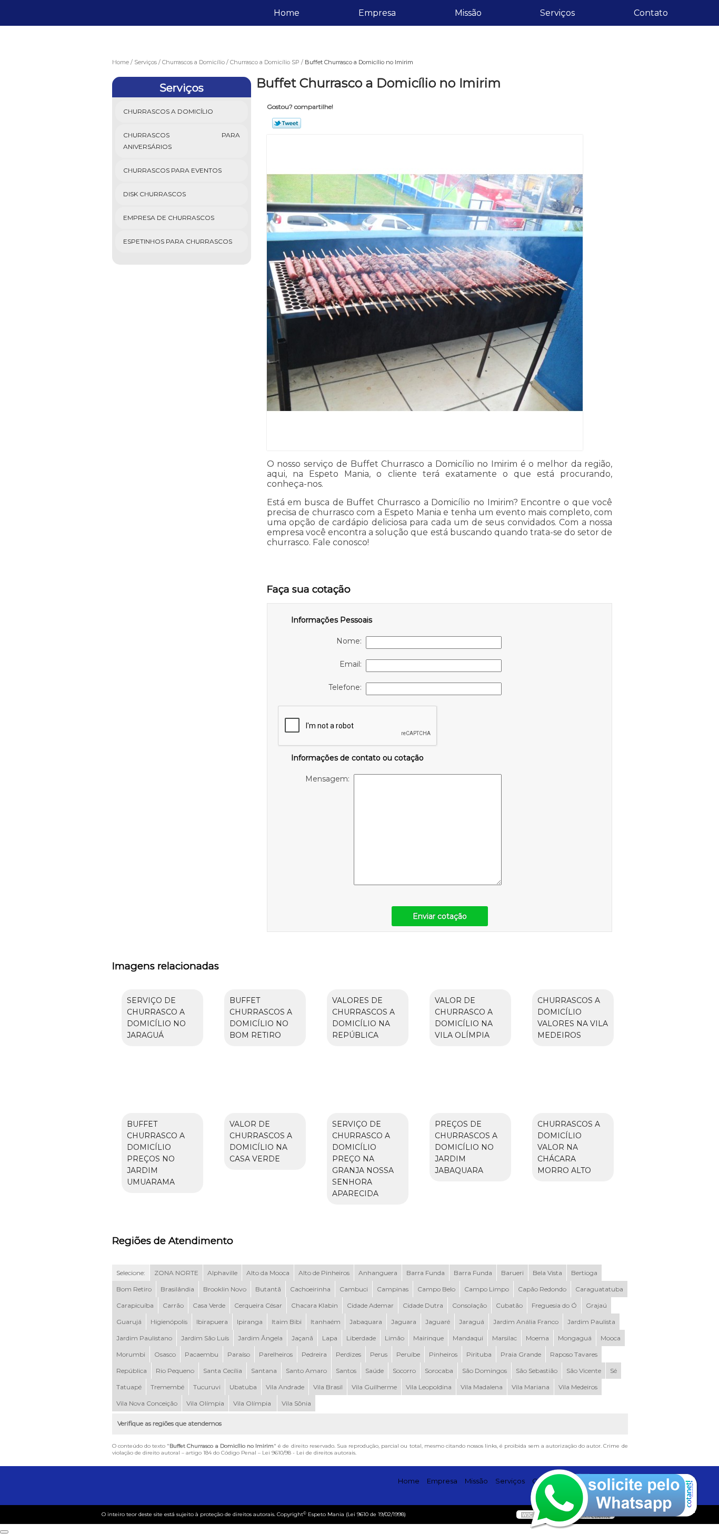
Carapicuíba (135, 1305)
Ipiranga (250, 1322)
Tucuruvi (207, 1387)
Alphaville (222, 1273)
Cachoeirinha (310, 1289)
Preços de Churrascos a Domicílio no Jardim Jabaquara (466, 1147)
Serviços (557, 13)
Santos (346, 1371)
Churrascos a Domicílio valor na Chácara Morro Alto (568, 1147)
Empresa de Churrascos (168, 218)
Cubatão (509, 1305)
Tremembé (167, 1387)
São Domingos (484, 1371)
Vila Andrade (285, 1387)
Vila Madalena (482, 1387)
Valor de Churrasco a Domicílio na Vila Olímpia (464, 1018)
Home (286, 13)
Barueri (512, 1273)
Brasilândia (177, 1289)
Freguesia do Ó (554, 1305)
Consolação (469, 1305)
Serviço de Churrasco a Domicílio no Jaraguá (156, 1018)
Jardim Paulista (591, 1322)
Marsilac (504, 1338)
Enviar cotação (440, 916)
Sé (613, 1371)
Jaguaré (437, 1322)
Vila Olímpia (205, 1403)
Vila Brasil (328, 1387)
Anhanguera (377, 1273)
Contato (651, 13)
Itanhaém (326, 1322)
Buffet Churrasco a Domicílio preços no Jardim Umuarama (156, 1153)
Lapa (329, 1338)
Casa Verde (209, 1305)
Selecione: (130, 1273)
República (131, 1371)
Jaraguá (471, 1322)
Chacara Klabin (314, 1305)
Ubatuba (243, 1387)
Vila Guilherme (374, 1387)
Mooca (611, 1338)
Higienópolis (169, 1322)
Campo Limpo (486, 1289)
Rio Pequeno (175, 1371)
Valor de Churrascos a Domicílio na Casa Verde (260, 1141)
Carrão (173, 1305)
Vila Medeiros (577, 1387)
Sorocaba (439, 1371)
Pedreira (314, 1354)
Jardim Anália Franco (525, 1322)
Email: (352, 664)
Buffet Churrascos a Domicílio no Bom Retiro (260, 1018)
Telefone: (347, 687)
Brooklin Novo (224, 1289)
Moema (537, 1338)
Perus (378, 1354)
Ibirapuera (212, 1322)
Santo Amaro (306, 1371)
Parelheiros (276, 1354)
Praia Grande (521, 1354)
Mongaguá (575, 1338)
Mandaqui (468, 1338)
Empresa (377, 13)
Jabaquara (365, 1322)
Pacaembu (201, 1354)
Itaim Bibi (287, 1322)
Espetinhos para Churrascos (177, 241)
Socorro (404, 1371)
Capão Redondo (542, 1289)
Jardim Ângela (260, 1338)
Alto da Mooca (267, 1273)
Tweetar (286, 123)
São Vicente (583, 1371)
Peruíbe (408, 1354)
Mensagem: (329, 779)
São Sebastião (536, 1371)
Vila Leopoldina (429, 1387)
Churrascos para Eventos (172, 170)
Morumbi (130, 1354)
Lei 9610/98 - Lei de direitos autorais (308, 1452)
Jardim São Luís (205, 1338)
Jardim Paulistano (144, 1338)
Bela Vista (547, 1273)
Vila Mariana (531, 1387)
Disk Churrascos (154, 194)
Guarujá (129, 1322)
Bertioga (584, 1273)
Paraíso (238, 1354)
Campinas (392, 1289)
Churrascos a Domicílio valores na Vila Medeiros (572, 1018)
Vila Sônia (296, 1403)
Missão (468, 13)
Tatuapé (129, 1387)
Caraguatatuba (599, 1289)
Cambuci (353, 1289)
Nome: (351, 641)
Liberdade (361, 1338)
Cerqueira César (258, 1305)
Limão (394, 1338)
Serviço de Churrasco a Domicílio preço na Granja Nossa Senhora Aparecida (363, 1158)
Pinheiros (443, 1354)
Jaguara (403, 1322)
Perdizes (348, 1354)
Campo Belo (436, 1289)
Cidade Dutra (423, 1305)
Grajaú (596, 1305)
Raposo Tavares (573, 1354)
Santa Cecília (222, 1371)
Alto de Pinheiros (323, 1273)
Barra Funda (425, 1273)
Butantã (268, 1289)
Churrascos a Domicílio (168, 111)
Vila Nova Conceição (146, 1403)
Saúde (374, 1371)
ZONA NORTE (176, 1273)
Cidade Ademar (370, 1305)
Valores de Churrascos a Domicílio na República (363, 1018)
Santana (264, 1371)
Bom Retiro (134, 1289)
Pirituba (479, 1354)
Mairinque (428, 1338)
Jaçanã (302, 1338)
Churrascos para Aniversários (182, 141)
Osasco (165, 1354)
